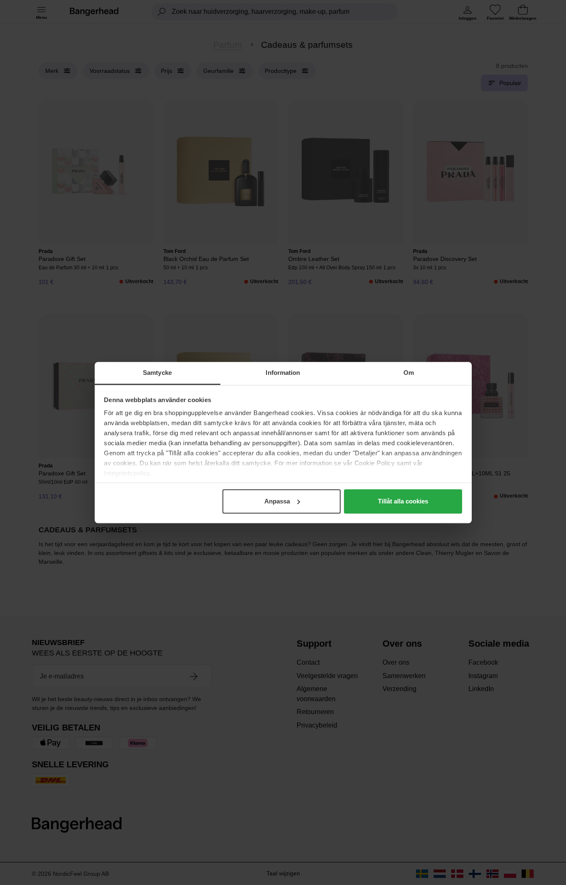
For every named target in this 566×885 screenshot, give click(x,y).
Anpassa (277, 501)
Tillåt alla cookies (403, 501)
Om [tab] (408, 372)
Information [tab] (283, 372)
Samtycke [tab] (157, 372)
